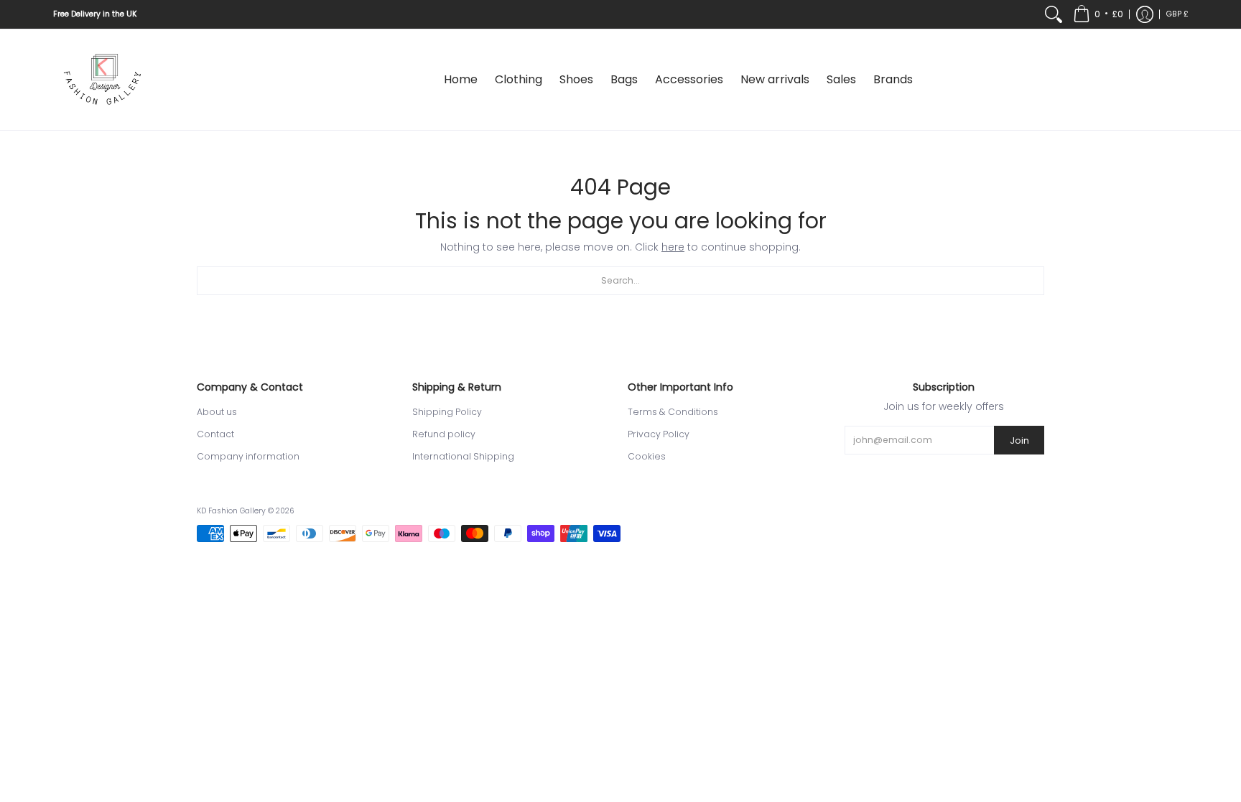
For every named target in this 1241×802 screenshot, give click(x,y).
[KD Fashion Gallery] (103, 79)
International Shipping (463, 456)
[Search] (1053, 14)
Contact (215, 434)
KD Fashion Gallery (231, 510)
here (672, 247)
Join (1019, 440)
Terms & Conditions (673, 412)
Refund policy (443, 434)
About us (217, 412)
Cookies (647, 456)
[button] (1098, 14)
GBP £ (1177, 14)
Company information (248, 456)
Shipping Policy (447, 412)
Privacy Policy (658, 434)
